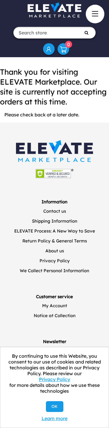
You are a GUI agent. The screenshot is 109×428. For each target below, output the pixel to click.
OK (54, 406)
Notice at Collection (55, 315)
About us (54, 251)
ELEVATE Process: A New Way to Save (54, 231)
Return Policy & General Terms (54, 241)
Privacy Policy (55, 260)
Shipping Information (54, 221)
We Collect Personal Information (54, 270)
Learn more (54, 418)
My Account (49, 49)
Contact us (54, 211)
